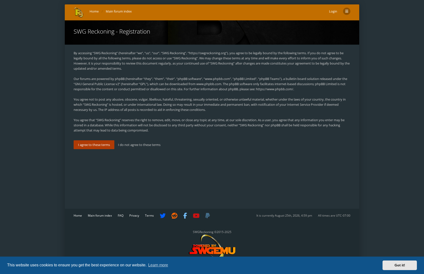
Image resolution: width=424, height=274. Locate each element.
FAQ (120, 215)
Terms (149, 215)
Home (78, 215)
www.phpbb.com (208, 84)
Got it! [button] (400, 265)
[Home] (79, 12)
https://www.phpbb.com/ (274, 89)
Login (333, 11)
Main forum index (100, 215)
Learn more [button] (158, 265)
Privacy (134, 215)
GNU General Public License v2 (97, 84)
